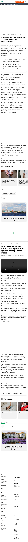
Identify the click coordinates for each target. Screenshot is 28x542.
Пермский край (4, 515)
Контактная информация (16, 504)
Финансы (3, 483)
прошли (8, 385)
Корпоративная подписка (17, 491)
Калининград (3, 508)
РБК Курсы (16, 535)
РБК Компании (16, 533)
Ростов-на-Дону (4, 517)
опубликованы (5, 53)
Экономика (3, 476)
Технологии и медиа (5, 34)
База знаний (3, 487)
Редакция (16, 506)
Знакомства (16, 527)
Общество (3, 477)
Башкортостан (4, 504)
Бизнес (2, 479)
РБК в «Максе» (7, 166)
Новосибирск (4, 500)
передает (18, 278)
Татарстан (3, 518)
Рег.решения (16, 526)
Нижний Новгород (3, 513)
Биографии (3, 485)
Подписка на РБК (16, 488)
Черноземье (3, 522)
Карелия (3, 525)
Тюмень (2, 520)
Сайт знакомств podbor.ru (16, 530)
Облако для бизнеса (15, 516)
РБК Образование (4, 489)
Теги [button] (2, 189)
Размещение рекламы (16, 508)
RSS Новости (16, 496)
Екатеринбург (4, 499)
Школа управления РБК (16, 538)
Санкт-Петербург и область (3, 496)
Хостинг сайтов (15, 524)
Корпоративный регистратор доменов (16, 520)
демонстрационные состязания (10, 295)
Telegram (16, 479)
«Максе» (22, 393)
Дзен (15, 480)
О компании (16, 501)
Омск (2, 502)
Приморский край (3, 529)
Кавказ (2, 523)
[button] (9, 178)
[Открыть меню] (26, 2)
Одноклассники (17, 477)
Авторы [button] (3, 422)
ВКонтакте (16, 475)
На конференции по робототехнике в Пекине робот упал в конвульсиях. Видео (13, 317)
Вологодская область (3, 506)
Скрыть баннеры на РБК (17, 486)
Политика (3, 474)
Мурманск (3, 526)
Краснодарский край (4, 510)
